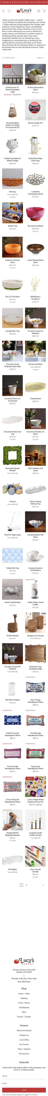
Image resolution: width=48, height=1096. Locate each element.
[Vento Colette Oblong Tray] (35, 488)
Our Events (24, 1044)
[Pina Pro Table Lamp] (12, 521)
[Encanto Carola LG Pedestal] (35, 318)
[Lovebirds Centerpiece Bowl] (35, 178)
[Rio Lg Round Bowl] (35, 212)
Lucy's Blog (24, 1040)
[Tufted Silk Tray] (12, 555)
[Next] (37, 885)
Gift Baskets (24, 1007)
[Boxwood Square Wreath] (12, 455)
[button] (9, 11)
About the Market (24, 1030)
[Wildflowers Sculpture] (35, 283)
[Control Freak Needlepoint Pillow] (12, 753)
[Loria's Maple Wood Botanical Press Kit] (35, 786)
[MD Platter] (12, 856)
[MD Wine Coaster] (12, 686)
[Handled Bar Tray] (12, 318)
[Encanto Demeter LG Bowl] (35, 418)
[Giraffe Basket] (12, 622)
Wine (24, 1012)
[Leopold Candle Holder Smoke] (35, 819)
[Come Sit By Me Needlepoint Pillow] (12, 786)
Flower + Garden (24, 1017)
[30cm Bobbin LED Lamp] (35, 455)
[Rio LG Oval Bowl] (12, 283)
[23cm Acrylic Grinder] (35, 856)
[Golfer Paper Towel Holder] (35, 589)
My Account (24, 1054)
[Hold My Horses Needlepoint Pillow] (12, 720)
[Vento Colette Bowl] (12, 589)
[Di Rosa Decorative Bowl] (35, 74)
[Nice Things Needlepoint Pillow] (35, 686)
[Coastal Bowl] (35, 385)
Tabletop (24, 998)
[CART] (44, 11)
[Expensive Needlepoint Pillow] (35, 753)
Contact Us (24, 1035)
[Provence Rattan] (35, 351)
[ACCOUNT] (38, 11)
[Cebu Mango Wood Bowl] (35, 247)
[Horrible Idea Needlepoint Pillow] (35, 720)
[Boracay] (12, 178)
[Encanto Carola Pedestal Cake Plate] (12, 351)
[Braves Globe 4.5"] (35, 109)
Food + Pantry (24, 1003)
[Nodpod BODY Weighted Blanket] (12, 819)
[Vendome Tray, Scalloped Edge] (35, 653)
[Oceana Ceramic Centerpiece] (35, 555)
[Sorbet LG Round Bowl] (12, 247)
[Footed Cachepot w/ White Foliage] (12, 145)
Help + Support (24, 1049)
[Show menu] (3, 11)
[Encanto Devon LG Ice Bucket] (12, 385)
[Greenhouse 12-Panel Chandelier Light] (12, 74)
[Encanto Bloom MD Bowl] (35, 521)
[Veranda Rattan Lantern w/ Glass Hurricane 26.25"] (12, 109)
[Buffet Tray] (12, 212)
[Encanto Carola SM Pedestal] (12, 653)
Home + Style (24, 993)
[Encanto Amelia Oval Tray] (12, 418)
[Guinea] (12, 488)
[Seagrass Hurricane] (35, 622)
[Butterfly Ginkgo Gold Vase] (35, 145)
